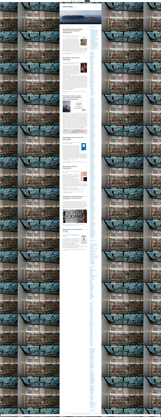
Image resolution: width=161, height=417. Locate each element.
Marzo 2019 (91, 173)
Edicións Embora (78, 249)
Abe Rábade (91, 348)
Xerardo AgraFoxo (65, 36)
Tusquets (91, 344)
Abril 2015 (91, 215)
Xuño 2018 (91, 181)
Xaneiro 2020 (92, 164)
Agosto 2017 (92, 190)
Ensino (91, 69)
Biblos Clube (92, 277)
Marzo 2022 (91, 141)
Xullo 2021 (91, 148)
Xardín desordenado (93, 404)
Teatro (91, 94)
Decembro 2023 (92, 124)
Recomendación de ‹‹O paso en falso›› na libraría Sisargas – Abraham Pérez (94, 31)
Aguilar (91, 303)
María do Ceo (92, 377)
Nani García (91, 383)
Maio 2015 (91, 214)
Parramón (91, 334)
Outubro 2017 (92, 188)
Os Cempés (91, 386)
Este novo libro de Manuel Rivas (68, 113)
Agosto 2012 (92, 235)
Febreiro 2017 (92, 195)
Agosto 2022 (92, 137)
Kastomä (91, 369)
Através (91, 272)
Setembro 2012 (92, 234)
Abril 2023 (91, 131)
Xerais (91, 299)
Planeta (91, 335)
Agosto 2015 (92, 211)
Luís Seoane (66, 225)
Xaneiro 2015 (92, 217)
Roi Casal (91, 390)
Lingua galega (92, 77)
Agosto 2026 (92, 98)
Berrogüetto (91, 352)
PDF (76, 159)
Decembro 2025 (92, 105)
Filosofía (69, 91)
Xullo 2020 (91, 159)
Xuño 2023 (91, 130)
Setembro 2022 (92, 136)
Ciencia (91, 59)
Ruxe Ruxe (91, 392)
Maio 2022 (91, 139)
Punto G (91, 294)
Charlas (91, 58)
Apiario (91, 269)
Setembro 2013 (92, 224)
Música (91, 78)
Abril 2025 (91, 112)
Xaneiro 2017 (92, 196)
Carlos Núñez (92, 354)
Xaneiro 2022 (92, 143)
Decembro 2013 (92, 223)
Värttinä (91, 401)
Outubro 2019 (92, 167)
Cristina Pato (92, 358)
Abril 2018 (91, 183)
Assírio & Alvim (92, 309)
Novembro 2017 (92, 187)
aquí (72, 89)
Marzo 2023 (91, 132)
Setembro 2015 (92, 210)
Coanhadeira (92, 357)
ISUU (73, 159)
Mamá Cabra (92, 375)
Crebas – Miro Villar (93, 250)
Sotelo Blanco (92, 296)
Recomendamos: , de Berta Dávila (94, 48)
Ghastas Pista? (92, 365)
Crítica (91, 317)
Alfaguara (91, 305)
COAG (91, 278)
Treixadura (91, 399)
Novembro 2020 (92, 155)
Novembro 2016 (92, 198)
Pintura (91, 83)
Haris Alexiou (92, 367)
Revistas (91, 86)
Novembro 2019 (92, 166)
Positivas (91, 293)
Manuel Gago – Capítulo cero (94, 255)
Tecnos (91, 343)
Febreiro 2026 (92, 103)
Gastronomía (92, 72)
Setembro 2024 (92, 116)
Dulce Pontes (92, 361)
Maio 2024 (91, 120)
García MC (91, 364)
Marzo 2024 (91, 122)
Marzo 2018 (91, 184)
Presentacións (79, 130)
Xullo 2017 (91, 191)
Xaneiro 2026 (92, 104)
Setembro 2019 (92, 168)
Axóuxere (91, 273)
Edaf (91, 320)
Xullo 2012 (91, 236)
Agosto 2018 (92, 179)
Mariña (92, 89)
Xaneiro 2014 (92, 222)
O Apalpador (92, 290)
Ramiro (92, 91)
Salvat (91, 338)
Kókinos (91, 328)
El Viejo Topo (92, 323)
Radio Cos (91, 388)
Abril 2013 (91, 228)
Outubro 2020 (92, 156)
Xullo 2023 (91, 129)
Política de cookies (19, 415)
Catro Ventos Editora (76, 161)
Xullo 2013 (91, 225)
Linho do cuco (92, 371)
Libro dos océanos (65, 142)
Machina (91, 373)
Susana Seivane (92, 397)
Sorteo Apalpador (92, 93)
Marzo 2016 (91, 205)
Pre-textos (91, 336)
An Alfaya (70, 234)
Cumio (91, 280)
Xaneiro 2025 (92, 113)
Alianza (91, 307)
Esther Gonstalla (81, 161)
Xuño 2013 (91, 226)
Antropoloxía (92, 52)
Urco (91, 298)
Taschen (91, 342)
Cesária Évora (92, 356)
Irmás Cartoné (92, 287)
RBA (91, 337)
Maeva (91, 330)
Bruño (91, 314)
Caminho (91, 315)
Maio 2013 (91, 227)
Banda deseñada (92, 56)
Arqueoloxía (92, 53)
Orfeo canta (80, 91)
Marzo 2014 (91, 221)
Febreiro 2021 (92, 153)
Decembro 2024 (92, 114)
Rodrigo (92, 92)
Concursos (91, 62)
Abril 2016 (91, 204)
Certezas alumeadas (77, 224)
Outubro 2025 (92, 107)
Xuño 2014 (91, 219)
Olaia (92, 90)
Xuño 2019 (91, 170)
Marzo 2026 (91, 102)
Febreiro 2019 (92, 174)
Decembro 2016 (92, 197)
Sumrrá (91, 396)
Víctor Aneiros (92, 402)
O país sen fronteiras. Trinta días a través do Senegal (70, 35)
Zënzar (91, 407)
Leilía (91, 370)
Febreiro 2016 (92, 206)
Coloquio (91, 60)
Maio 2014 (91, 220)
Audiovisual (91, 54)
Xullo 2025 (91, 109)
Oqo (90, 291)
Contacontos (92, 63)
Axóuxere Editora (77, 91)
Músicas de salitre (92, 380)
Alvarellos (91, 268)
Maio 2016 (91, 203)
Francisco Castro (68, 171)
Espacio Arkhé (92, 253)
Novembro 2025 (92, 106)
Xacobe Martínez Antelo (93, 403)
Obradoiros (91, 81)
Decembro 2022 (92, 133)
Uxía (91, 400)
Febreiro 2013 (92, 230)
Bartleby (91, 312)
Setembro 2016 (92, 200)
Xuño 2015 (91, 213)
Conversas (91, 64)
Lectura (91, 76)
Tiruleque (91, 398)
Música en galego (92, 379)
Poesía (91, 84)
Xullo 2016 (91, 201)
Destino (91, 318)
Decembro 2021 (92, 144)
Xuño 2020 (91, 160)
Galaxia (91, 285)
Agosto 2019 (92, 169)
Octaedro (91, 333)
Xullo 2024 (91, 118)
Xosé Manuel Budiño (93, 406)
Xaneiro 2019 (92, 175)
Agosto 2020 (92, 158)
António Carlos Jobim (93, 349)
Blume (91, 313)
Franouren (91, 284)
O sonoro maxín (92, 385)
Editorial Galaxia (79, 191)
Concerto (91, 61)
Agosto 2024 (92, 117)
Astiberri (91, 310)
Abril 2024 (91, 121)
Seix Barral (91, 339)
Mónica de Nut (92, 378)
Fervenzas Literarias (93, 254)
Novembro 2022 (92, 134)
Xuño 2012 (91, 237)
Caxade (91, 355)
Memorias (91, 79)
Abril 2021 (91, 151)
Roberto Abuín (84, 91)
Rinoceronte (92, 295)
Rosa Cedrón (92, 391)
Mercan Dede (92, 381)
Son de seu (91, 395)
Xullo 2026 (91, 99)
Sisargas (71, 91)
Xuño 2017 (91, 192)
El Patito (91, 282)
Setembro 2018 (92, 178)
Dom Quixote (92, 319)
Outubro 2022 (92, 135)
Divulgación (67, 161)
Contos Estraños (92, 279)
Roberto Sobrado (92, 389)
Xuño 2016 (91, 202)
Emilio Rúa (91, 362)
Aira (90, 267)
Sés (90, 394)
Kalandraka (91, 288)
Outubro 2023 (92, 126)
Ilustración (67, 224)
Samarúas (91, 393)
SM (90, 341)
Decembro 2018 (92, 176)
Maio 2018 (91, 182)
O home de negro (65, 234)
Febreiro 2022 (92, 142)
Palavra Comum (92, 260)
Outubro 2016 (92, 199)
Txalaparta (91, 345)
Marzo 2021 (91, 152)
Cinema (92, 55)
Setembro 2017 (92, 189)
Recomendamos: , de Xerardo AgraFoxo (73, 30)
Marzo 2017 (91, 194)
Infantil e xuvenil (68, 191)
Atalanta (91, 311)
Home (63, 23)
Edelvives (91, 322)
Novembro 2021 (92, 145)
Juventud (91, 327)
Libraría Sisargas (68, 6)
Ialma (91, 368)
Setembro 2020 (92, 157)
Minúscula (91, 331)
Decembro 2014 (92, 218)
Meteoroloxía (92, 410)
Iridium (64, 171)
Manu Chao (91, 376)
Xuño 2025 (91, 110)
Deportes (91, 66)
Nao (90, 384)
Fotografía (91, 71)
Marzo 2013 (91, 229)
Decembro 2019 (92, 165)
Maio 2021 (91, 150)
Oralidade (91, 82)
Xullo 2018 (91, 180)
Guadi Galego (92, 366)
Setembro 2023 (92, 127)
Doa (90, 360)
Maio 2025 (91, 111)
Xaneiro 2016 (92, 207)
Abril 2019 (91, 172)
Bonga (91, 353)
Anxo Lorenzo (92, 350)
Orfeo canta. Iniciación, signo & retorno (68, 62)
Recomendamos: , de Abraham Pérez (94, 32)
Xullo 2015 (91, 212)
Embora (91, 283)
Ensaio (67, 91)
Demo (91, 281)
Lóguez (91, 329)
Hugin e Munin (92, 286)
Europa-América (92, 325)
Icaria (91, 326)
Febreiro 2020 (92, 163)
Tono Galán (91, 261)
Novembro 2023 (92, 125)
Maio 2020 (91, 161)
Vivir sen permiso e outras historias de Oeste (78, 131)
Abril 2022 (91, 140)
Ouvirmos (91, 292)
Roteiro (91, 87)
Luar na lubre (92, 372)
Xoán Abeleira (92, 263)
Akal (91, 304)
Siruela (91, 340)
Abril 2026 (91, 101)
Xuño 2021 (91, 149)
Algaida (91, 306)
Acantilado (91, 302)
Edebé (91, 321)
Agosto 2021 (92, 147)
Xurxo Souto (82, 131)
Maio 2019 (91, 171)
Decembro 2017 (92, 186)
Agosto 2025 (92, 108)
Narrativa (76, 130)
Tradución (91, 95)
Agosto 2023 (92, 128)
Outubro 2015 (92, 209)
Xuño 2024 (91, 119)
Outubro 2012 (92, 233)
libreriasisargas (92, 34)
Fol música (91, 363)
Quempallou (92, 387)
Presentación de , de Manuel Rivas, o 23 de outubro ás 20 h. (72, 97)
